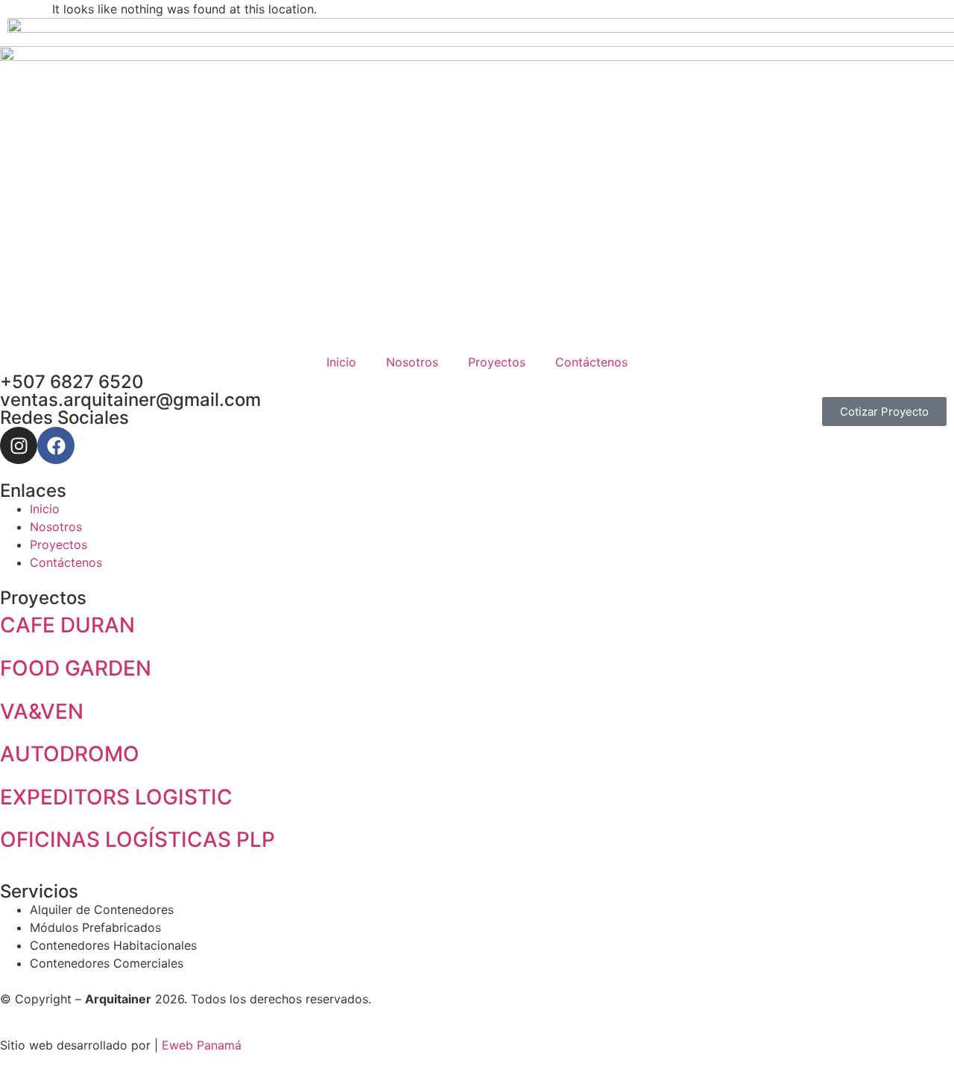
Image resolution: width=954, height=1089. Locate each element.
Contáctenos (591, 362)
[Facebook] (56, 445)
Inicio (341, 362)
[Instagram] (18, 445)
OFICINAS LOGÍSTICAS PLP (137, 839)
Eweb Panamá (201, 1045)
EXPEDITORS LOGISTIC (116, 797)
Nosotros (412, 362)
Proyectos (496, 362)
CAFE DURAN (67, 625)
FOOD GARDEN (75, 668)
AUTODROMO (69, 753)
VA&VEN (41, 711)
